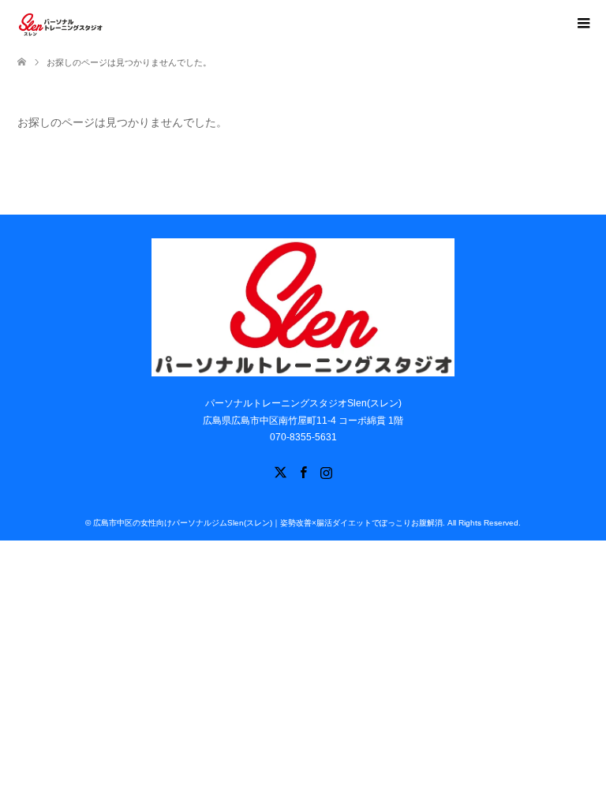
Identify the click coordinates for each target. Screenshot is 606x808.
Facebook (303, 471)
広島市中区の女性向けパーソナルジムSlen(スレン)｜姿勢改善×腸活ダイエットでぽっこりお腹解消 (268, 522)
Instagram (326, 471)
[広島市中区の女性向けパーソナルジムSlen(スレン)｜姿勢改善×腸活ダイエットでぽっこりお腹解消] (60, 23)
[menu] (582, 23)
